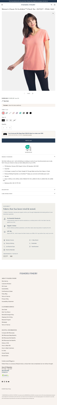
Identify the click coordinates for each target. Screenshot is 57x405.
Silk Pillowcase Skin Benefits (9, 338)
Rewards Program (6, 319)
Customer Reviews (6, 283)
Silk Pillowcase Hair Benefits (9, 340)
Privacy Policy (5, 299)
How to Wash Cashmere (8, 348)
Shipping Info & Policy (7, 317)
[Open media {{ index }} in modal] (28, 51)
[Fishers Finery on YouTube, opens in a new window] (9, 382)
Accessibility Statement (8, 301)
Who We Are (5, 281)
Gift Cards (4, 286)
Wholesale (4, 322)
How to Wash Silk (6, 345)
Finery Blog (4, 293)
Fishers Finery (8, 388)
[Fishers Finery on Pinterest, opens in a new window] (6, 382)
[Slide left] (24, 93)
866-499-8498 (5, 370)
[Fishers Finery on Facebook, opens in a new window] (2, 382)
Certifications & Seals (7, 291)
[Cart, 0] (55, 4)
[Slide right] (32, 93)
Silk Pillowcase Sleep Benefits (9, 335)
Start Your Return (6, 312)
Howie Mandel (5, 353)
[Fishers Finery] (28, 5)
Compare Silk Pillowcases (8, 333)
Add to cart (28, 140)
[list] (28, 51)
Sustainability (5, 288)
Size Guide (4, 309)
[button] (5, 375)
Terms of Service (6, 296)
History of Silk (5, 343)
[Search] (51, 4)
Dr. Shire (4, 350)
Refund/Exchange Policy (8, 314)
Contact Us (5, 372)
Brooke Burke (5, 355)
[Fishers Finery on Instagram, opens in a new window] (4, 382)
